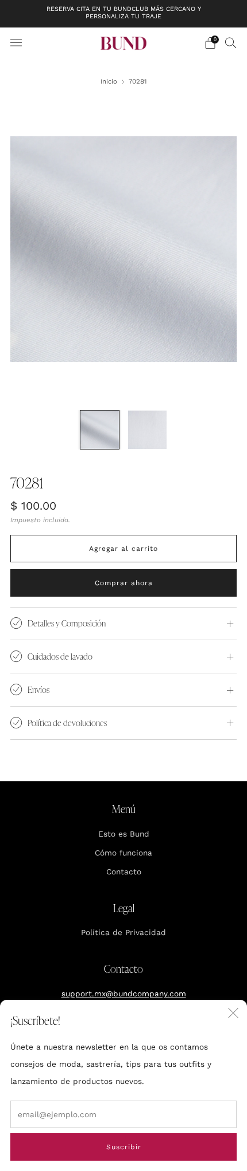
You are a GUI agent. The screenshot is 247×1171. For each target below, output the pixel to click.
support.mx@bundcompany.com (123, 993)
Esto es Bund (123, 833)
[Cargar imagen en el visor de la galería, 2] (147, 430)
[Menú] (16, 43)
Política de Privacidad (123, 932)
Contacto (123, 871)
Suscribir (123, 1147)
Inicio (109, 81)
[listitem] (123, 13)
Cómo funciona (123, 852)
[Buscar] (231, 42)
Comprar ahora (124, 583)
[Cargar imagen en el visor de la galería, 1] (99, 430)
